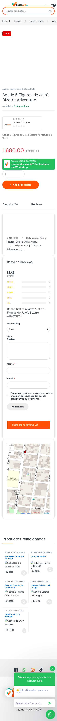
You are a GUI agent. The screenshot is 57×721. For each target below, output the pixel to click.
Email (11, 378)
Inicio (5, 21)
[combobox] (24, 11)
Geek (15, 610)
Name (11, 364)
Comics (8, 610)
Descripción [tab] (10, 204)
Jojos (21, 249)
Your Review (11, 338)
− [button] (10, 453)
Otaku (32, 89)
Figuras (12, 89)
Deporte (14, 552)
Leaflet (46, 513)
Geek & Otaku (37, 21)
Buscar (50, 11)
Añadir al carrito (22, 184)
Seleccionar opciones (20, 573)
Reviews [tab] (36, 204)
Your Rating (13, 323)
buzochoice (21, 122)
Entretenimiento (38, 552)
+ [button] (10, 448)
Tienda (17, 21)
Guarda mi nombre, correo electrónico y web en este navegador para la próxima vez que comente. (32, 396)
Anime (5, 89)
